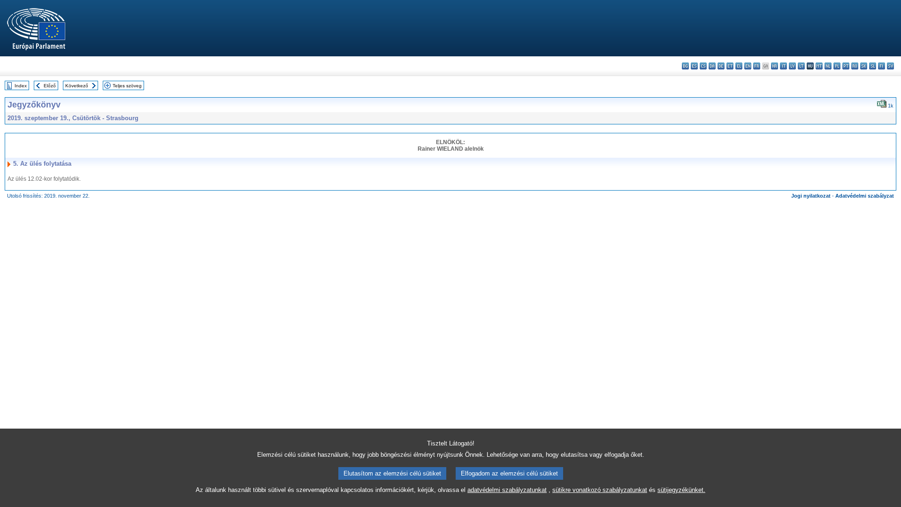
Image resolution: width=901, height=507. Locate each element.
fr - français (756, 65)
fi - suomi (881, 65)
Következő (76, 85)
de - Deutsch (721, 65)
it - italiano (783, 65)
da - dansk (712, 65)
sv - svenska (890, 65)
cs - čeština (703, 65)
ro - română (854, 65)
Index (21, 85)
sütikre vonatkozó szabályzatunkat (599, 489)
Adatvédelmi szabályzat (864, 196)
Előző (50, 85)
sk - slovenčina (863, 65)
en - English (747, 65)
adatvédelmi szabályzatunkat (507, 489)
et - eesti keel (729, 65)
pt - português (845, 65)
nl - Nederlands (828, 65)
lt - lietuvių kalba (801, 65)
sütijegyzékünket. (681, 489)
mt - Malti (819, 65)
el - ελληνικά (738, 65)
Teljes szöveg (127, 85)
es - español (694, 65)
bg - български (685, 65)
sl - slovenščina (872, 65)
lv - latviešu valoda (792, 65)
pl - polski (836, 65)
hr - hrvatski (774, 65)
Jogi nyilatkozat (811, 196)
